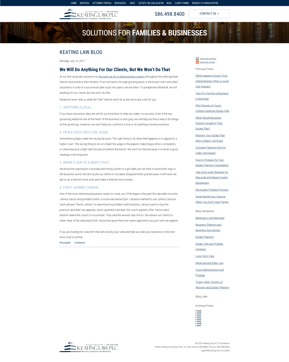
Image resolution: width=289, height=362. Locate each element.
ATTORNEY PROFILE (102, 3)
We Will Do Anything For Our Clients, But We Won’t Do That (115, 69)
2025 (199, 313)
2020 (199, 319)
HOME (73, 3)
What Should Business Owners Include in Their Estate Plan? (209, 123)
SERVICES (85, 3)
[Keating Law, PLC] (89, 14)
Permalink (65, 242)
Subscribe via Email (208, 58)
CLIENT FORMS (182, 3)
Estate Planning (205, 237)
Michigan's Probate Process (212, 189)
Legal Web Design (209, 350)
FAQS (132, 3)
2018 (199, 324)
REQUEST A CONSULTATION (205, 3)
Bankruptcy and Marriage (210, 218)
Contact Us (208, 13)
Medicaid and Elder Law (209, 263)
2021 (199, 317)
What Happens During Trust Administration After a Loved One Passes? (212, 81)
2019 (199, 321)
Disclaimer (225, 343)
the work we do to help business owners (121, 76)
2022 (199, 315)
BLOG (169, 3)
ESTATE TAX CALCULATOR (151, 3)
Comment (80, 242)
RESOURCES (121, 3)
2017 (199, 326)
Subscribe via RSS (207, 62)
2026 (199, 311)
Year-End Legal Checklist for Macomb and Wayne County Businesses (212, 177)
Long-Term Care (205, 256)
